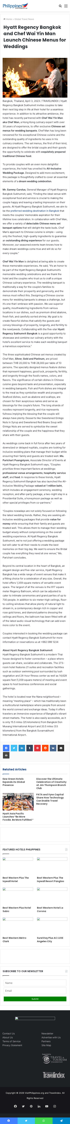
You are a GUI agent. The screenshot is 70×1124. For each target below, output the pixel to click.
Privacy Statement (12, 1045)
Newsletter (47, 1033)
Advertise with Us (51, 1037)
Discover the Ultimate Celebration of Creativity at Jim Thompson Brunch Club (51, 783)
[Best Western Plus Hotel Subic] (18, 896)
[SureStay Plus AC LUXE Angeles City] (52, 926)
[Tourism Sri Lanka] (15, 5)
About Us (7, 1037)
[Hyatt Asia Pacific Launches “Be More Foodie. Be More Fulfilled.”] (18, 801)
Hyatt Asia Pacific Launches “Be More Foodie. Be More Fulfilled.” (18, 816)
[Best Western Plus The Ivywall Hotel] (18, 866)
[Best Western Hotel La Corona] (52, 896)
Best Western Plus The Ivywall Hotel (16, 879)
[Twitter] (14, 748)
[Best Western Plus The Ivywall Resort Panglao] (52, 866)
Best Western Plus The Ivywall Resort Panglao (50, 879)
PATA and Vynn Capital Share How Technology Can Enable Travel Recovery (50, 799)
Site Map (46, 1045)
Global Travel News (24, 19)
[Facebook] (6, 748)
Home (8, 19)
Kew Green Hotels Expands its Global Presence (14, 782)
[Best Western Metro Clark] (18, 926)
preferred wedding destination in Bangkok (35, 210)
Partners (46, 1041)
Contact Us (8, 1033)
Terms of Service (11, 1041)
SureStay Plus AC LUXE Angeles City (50, 939)
